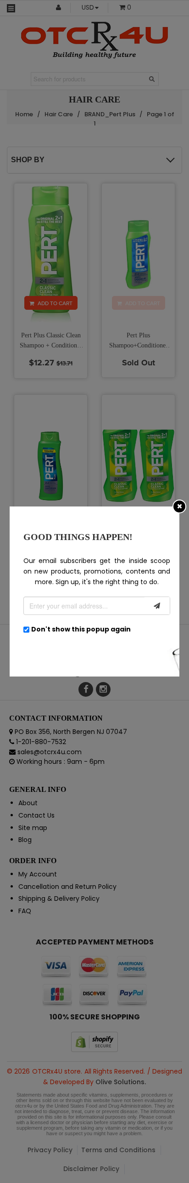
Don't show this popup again (81, 629)
